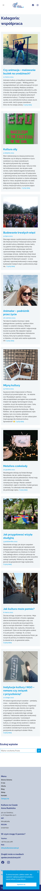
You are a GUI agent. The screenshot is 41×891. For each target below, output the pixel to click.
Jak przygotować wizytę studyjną (17, 536)
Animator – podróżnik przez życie (16, 312)
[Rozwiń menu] (3, 5)
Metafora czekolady (15, 465)
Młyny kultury (11, 385)
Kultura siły (10, 149)
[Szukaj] (39, 751)
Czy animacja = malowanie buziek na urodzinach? (19, 71)
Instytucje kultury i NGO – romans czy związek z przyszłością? (18, 691)
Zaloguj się (5, 799)
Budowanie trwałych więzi (19, 232)
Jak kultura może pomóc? (19, 608)
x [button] (38, 872)
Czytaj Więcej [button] (21, 879)
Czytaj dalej (27, 105)
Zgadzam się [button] (21, 884)
